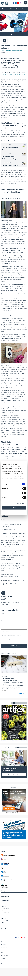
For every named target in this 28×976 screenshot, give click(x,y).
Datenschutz (4, 952)
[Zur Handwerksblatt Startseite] (5, 3)
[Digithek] (14, 886)
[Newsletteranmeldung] (14, 800)
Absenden (14, 645)
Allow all (14, 507)
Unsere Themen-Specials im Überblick (14, 778)
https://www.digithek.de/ (7, 559)
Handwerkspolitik (5, 900)
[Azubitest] (14, 868)
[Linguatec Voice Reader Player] (4, 40)
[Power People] (14, 859)
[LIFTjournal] (14, 872)
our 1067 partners (10, 466)
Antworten (3, 519)
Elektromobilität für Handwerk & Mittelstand (12, 9)
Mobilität (3, 904)
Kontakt (3, 950)
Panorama (3, 918)
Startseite (3, 941)
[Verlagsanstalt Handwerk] (14, 880)
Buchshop (3, 963)
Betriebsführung (5, 896)
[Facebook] (13, 3)
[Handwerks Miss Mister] (14, 864)
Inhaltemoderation (5, 961)
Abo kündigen (4, 947)
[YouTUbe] (18, 3)
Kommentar (4, 628)
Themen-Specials (5, 928)
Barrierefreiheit (4, 955)
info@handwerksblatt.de (7, 584)
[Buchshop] (14, 876)
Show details (20, 503)
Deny (14, 511)
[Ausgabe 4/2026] (14, 723)
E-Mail (2, 620)
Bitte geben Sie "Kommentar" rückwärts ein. (11, 635)
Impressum (3, 944)
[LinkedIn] (16, 3)
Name (2, 613)
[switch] (24, 488)
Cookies (3, 958)
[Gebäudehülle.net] (14, 855)
